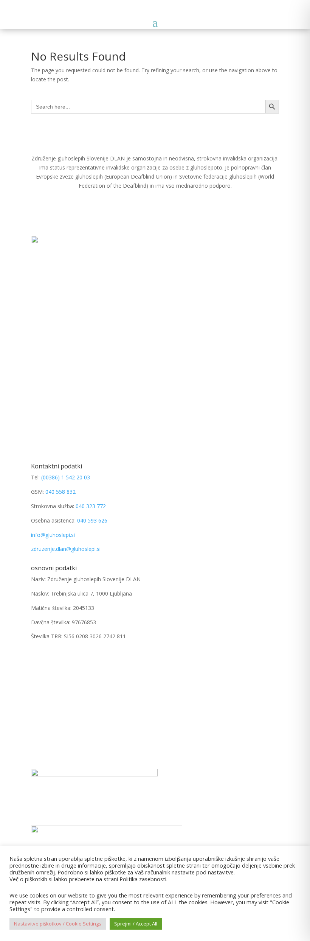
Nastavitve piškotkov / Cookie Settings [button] (57, 923)
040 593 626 (92, 520)
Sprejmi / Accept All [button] (135, 923)
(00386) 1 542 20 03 (65, 477)
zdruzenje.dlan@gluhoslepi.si (66, 548)
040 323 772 (91, 506)
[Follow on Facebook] (37, 658)
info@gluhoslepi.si (53, 534)
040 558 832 (60, 491)
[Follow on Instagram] (52, 658)
